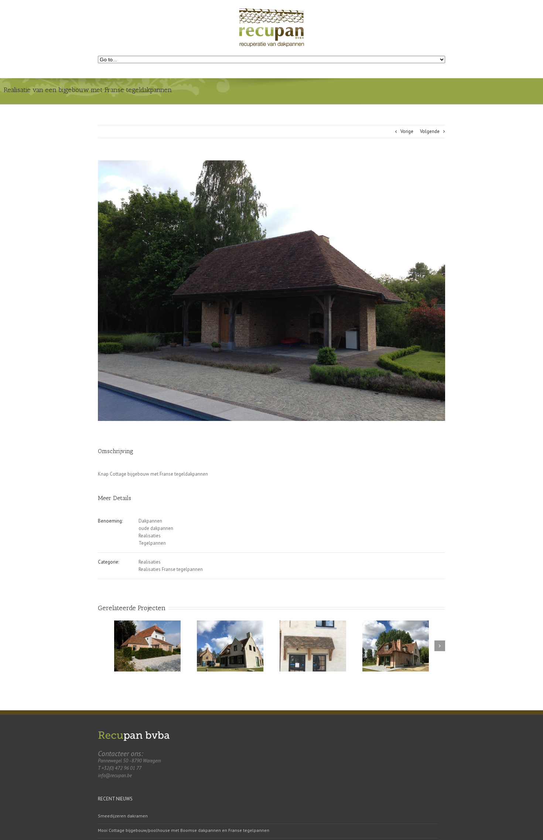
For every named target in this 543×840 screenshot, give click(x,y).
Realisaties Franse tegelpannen (171, 569)
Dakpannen (150, 521)
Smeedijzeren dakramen (123, 816)
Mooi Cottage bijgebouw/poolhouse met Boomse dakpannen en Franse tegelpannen (183, 830)
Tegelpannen (152, 543)
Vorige (406, 131)
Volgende (430, 131)
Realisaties (150, 536)
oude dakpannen (156, 528)
